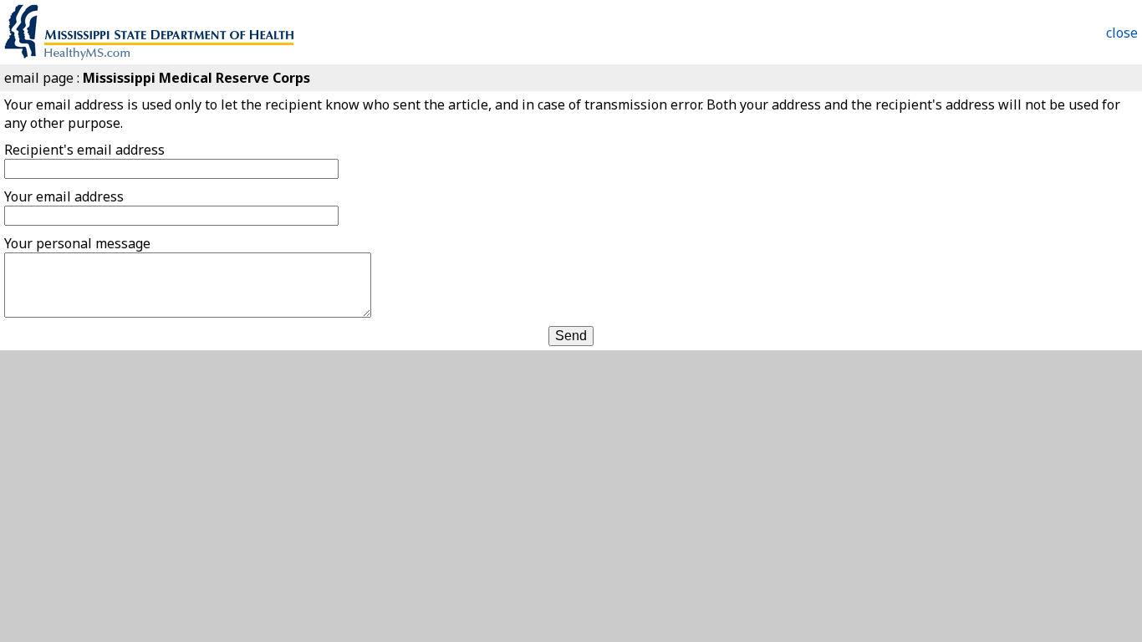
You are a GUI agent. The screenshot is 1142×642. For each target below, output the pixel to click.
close (1122, 32)
